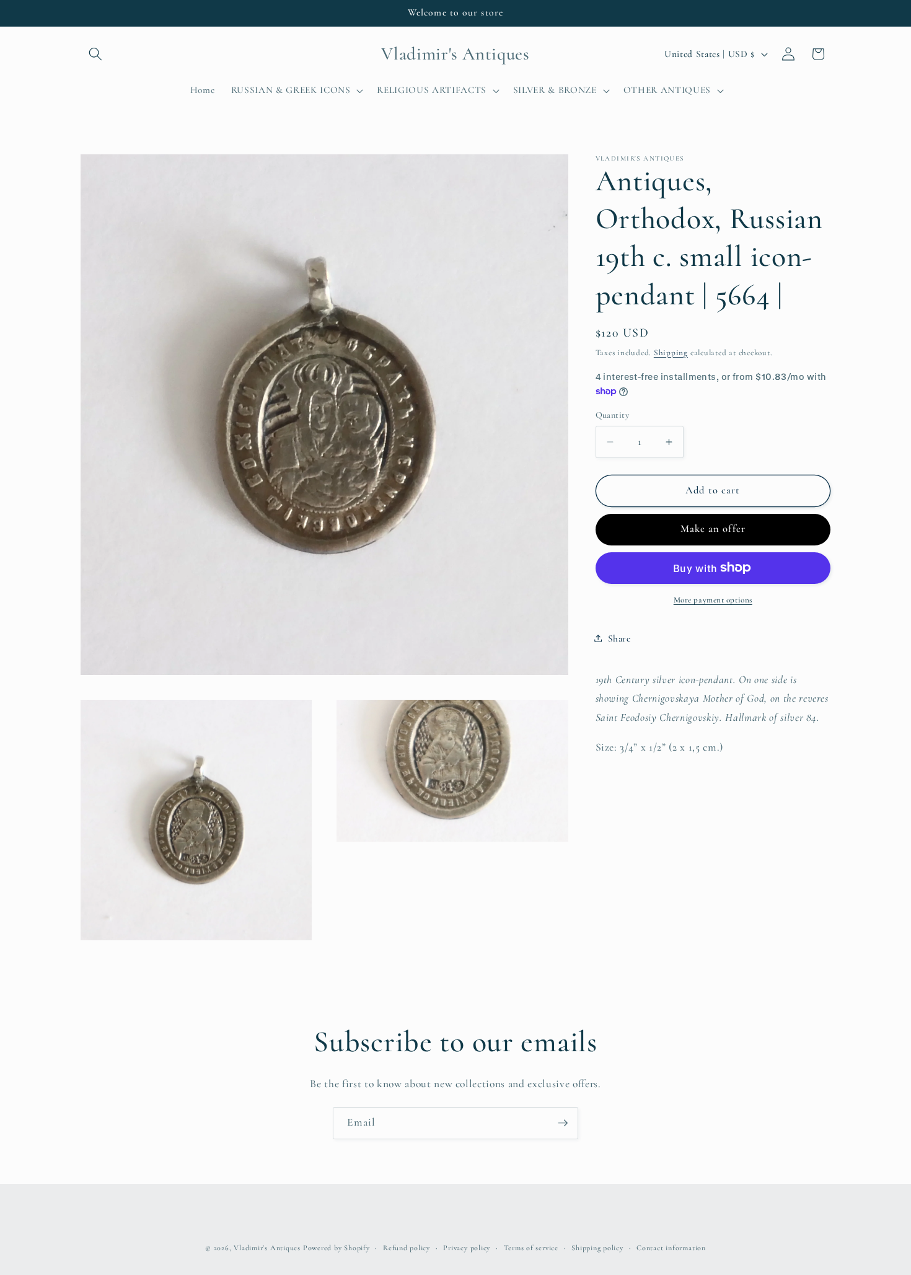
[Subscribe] (563, 1123)
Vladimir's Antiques (267, 1247)
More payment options (713, 600)
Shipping (671, 352)
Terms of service (531, 1247)
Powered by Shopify (336, 1247)
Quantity (613, 415)
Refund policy (406, 1247)
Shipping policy (597, 1247)
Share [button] (619, 638)
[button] (95, 54)
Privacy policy (466, 1247)
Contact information (671, 1247)
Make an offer (713, 529)
